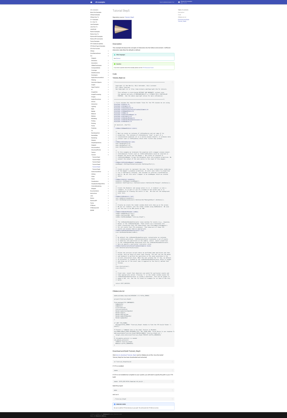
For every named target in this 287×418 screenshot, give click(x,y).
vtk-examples (94, 10)
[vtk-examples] (91, 2)
